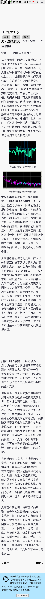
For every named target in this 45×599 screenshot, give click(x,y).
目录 (6, 37)
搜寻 (26, 37)
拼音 (16, 37)
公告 (37, 2)
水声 (5, 563)
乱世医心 (12, 32)
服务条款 (25, 590)
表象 (40, 563)
